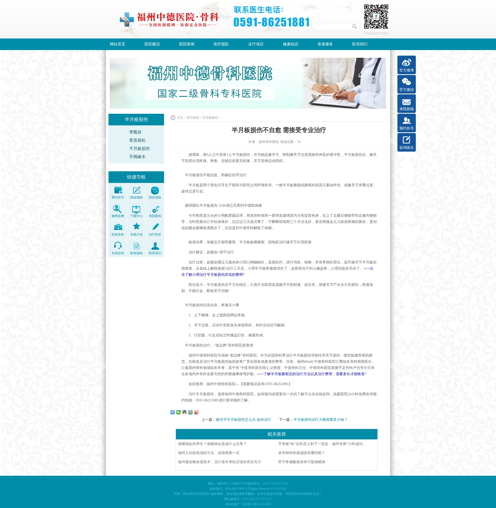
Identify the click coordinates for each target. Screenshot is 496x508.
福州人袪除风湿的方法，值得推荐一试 (208, 453)
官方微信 (406, 90)
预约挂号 (406, 128)
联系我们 (360, 44)
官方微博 (406, 70)
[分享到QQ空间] (190, 412)
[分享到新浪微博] (196, 412)
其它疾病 (193, 117)
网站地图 (280, 488)
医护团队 (221, 44)
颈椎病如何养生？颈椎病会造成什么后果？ (212, 444)
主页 (180, 117)
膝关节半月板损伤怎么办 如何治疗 (243, 420)
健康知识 (290, 44)
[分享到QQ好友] (184, 412)
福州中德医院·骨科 (276, 483)
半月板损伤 (139, 148)
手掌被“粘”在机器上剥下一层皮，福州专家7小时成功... (322, 444)
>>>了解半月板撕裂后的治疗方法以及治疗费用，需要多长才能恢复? (311, 374)
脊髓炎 (135, 132)
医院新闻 (187, 44)
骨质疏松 (137, 140)
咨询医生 (406, 148)
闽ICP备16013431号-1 (257, 499)
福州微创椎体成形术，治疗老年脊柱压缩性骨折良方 (221, 462)
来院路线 (406, 109)
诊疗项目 (256, 44)
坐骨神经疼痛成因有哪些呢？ (301, 453)
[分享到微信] (178, 412)
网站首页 (117, 44)
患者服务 (325, 44)
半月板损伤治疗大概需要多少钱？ (320, 420)
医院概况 (152, 44)
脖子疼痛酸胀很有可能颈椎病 (301, 462)
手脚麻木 (137, 157)
